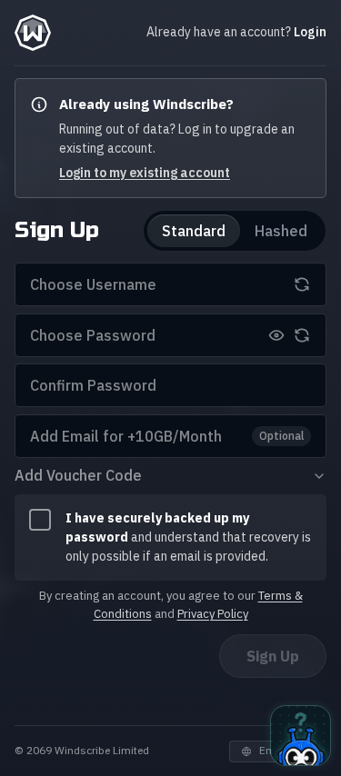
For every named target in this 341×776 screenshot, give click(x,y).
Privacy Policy (212, 614)
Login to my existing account (144, 172)
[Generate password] (302, 335)
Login (310, 32)
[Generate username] (302, 284)
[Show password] (276, 335)
